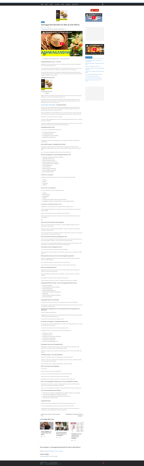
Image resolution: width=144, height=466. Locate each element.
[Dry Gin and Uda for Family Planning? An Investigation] (62, 422)
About (46, 4)
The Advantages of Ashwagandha (48, 104)
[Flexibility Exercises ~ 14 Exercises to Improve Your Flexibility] (77, 422)
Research (43, 22)
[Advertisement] (94, 34)
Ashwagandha (43, 29)
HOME (42, 4)
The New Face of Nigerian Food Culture (92, 66)
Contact (51, 4)
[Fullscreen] (102, 53)
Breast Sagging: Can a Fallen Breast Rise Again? (46, 433)
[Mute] (100, 53)
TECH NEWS (57, 4)
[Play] (86, 53)
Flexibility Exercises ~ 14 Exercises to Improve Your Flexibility (76, 436)
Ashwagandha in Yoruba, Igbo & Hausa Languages (74, 415)
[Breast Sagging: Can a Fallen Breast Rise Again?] (46, 422)
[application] (94, 49)
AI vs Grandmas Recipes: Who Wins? (92, 76)
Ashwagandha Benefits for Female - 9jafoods (53, 451)
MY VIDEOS (68, 4)
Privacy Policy (75, 4)
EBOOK (62, 4)
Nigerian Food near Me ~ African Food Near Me (50, 415)
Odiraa (50, 27)
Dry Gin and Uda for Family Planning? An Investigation (61, 434)
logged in (47, 456)
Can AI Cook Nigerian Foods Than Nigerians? (93, 78)
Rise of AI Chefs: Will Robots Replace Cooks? (93, 74)
